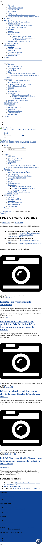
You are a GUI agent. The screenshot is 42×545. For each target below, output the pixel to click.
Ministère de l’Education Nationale (14, 509)
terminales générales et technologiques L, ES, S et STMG (20, 235)
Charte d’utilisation (10, 498)
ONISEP (6, 520)
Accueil (2, 211)
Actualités (9, 211)
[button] (38, 541)
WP (9, 532)
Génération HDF (9, 522)
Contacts (6, 499)
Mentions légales (9, 496)
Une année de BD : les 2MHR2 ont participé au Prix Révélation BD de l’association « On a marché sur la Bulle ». (17, 325)
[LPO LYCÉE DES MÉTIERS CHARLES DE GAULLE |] (5, 128)
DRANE (6, 512)
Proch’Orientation (9, 524)
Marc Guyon (6, 223)
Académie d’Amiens (10, 507)
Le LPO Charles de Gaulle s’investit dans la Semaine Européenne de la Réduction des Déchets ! (21, 461)
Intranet (6, 511)
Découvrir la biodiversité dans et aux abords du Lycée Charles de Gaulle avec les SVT (20, 394)
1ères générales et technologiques (30, 233)
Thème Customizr (27, 532)
